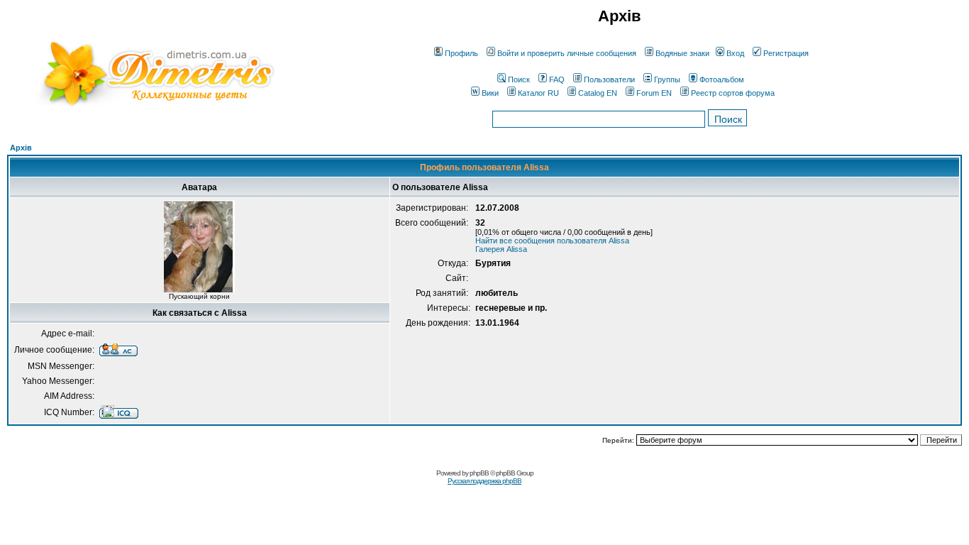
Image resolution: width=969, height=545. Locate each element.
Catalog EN (597, 93)
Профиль (461, 53)
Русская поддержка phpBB (484, 481)
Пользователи (609, 79)
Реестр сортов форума (733, 93)
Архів (21, 147)
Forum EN (654, 93)
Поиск (519, 79)
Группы (667, 79)
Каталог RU (538, 93)
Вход (735, 53)
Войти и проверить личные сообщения (566, 53)
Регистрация (786, 53)
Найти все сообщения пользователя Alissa (552, 240)
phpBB (479, 473)
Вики (490, 93)
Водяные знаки (682, 53)
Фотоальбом (721, 79)
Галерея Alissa (501, 249)
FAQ (557, 79)
